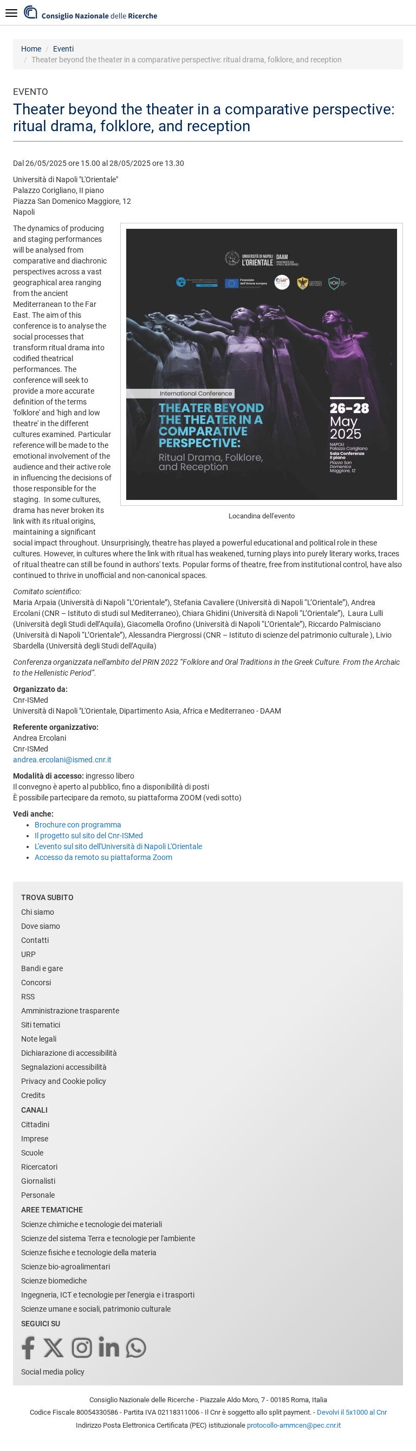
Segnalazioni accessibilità (64, 1067)
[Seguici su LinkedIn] (110, 1349)
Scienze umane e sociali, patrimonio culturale (96, 1309)
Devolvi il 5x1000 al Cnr (352, 1412)
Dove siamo (40, 926)
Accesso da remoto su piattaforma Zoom (103, 857)
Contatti (35, 940)
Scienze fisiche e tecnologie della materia (89, 1252)
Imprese (34, 1138)
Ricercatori (39, 1167)
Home (31, 48)
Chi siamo (37, 912)
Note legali (38, 1039)
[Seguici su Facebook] (29, 1349)
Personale (38, 1195)
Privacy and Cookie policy (63, 1081)
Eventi (63, 48)
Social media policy (52, 1371)
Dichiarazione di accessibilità (69, 1053)
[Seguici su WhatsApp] (137, 1349)
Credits (33, 1095)
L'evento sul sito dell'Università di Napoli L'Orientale (118, 846)
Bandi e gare (42, 968)
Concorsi (36, 982)
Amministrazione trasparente (70, 1010)
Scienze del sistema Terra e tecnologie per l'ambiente (108, 1238)
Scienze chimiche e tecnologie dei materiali (91, 1224)
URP (28, 954)
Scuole (32, 1152)
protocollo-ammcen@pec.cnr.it (294, 1425)
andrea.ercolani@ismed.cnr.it (62, 759)
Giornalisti (38, 1181)
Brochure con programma (78, 824)
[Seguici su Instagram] (83, 1349)
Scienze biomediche (54, 1280)
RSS (28, 996)
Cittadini (35, 1124)
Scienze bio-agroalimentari (65, 1266)
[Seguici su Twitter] (54, 1349)
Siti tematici (40, 1024)
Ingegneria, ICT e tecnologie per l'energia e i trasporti (107, 1295)
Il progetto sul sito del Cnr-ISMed (89, 835)
